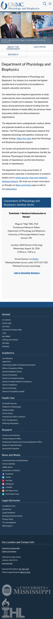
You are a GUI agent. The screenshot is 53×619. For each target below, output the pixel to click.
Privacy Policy (7, 519)
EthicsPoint (6, 509)
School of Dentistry (9, 375)
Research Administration (12, 445)
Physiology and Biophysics (23, 8)
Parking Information (10, 340)
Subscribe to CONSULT (11, 471)
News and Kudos (23, 185)
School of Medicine (9, 385)
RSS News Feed (11, 491)
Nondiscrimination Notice (12, 516)
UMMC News (7, 467)
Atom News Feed (11, 494)
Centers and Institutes (11, 435)
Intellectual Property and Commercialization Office (22, 442)
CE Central (6, 320)
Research (13, 54)
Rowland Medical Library (12, 372)
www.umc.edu (7, 563)
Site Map (5, 343)
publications (11, 189)
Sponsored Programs (10, 449)
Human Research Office (11, 439)
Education (40, 46)
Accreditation (7, 358)
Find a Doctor (7, 413)
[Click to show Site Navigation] (50, 3)
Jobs (4, 333)
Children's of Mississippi (11, 407)
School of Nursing (9, 388)
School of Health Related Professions (17, 382)
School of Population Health (13, 392)
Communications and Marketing (15, 461)
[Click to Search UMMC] (44, 3)
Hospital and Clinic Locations (13, 417)
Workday (5, 347)
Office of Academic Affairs (12, 368)
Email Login (6, 323)
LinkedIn (8, 487)
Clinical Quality (8, 410)
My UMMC (6, 337)
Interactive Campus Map (12, 330)
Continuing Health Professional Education (19, 365)
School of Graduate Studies (13, 378)
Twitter (7, 477)
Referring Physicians (10, 423)
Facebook (8, 474)
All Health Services (9, 404)
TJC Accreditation (9, 523)
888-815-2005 (25, 572)
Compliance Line (8, 506)
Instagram (9, 484)
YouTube (8, 481)
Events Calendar (8, 464)
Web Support (7, 526)
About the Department (13, 47)
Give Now (6, 327)
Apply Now (6, 362)
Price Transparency (9, 420)
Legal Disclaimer (8, 513)
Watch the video (24, 138)
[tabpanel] (26, 27)
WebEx (35, 259)
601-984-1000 (24, 569)
